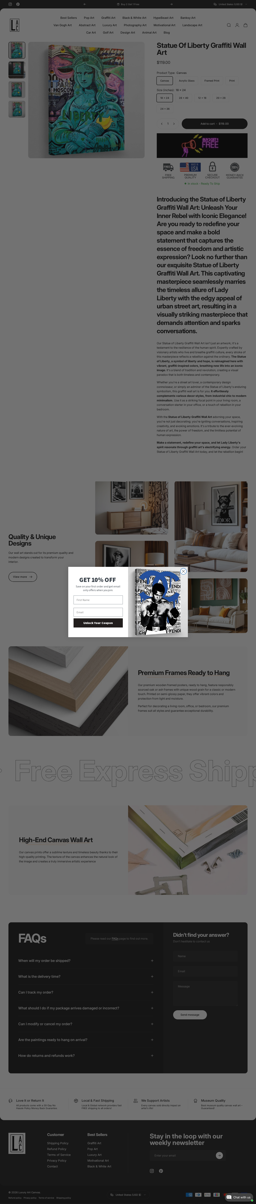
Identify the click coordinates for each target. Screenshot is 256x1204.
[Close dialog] (183, 571)
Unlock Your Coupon (98, 623)
